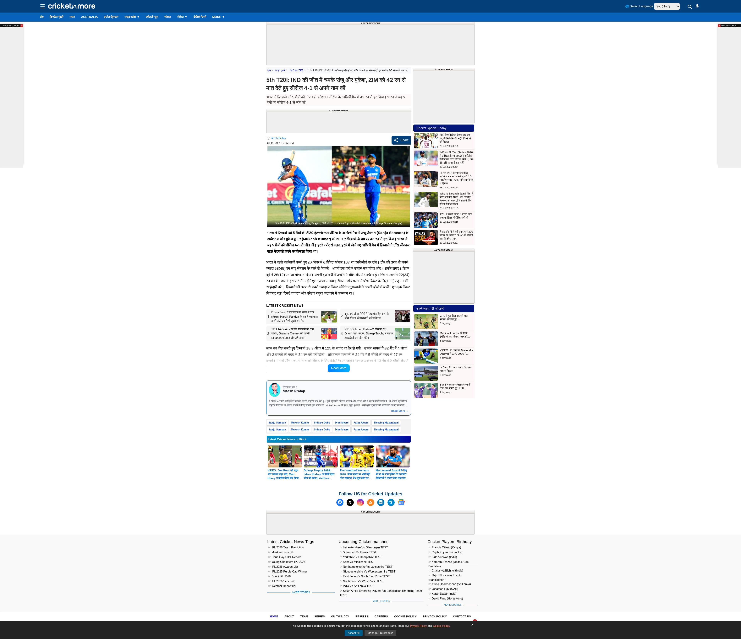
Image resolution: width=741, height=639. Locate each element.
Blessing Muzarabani (386, 422)
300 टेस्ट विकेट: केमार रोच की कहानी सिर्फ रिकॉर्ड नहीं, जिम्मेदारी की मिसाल (455, 138)
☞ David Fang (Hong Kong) (445, 598)
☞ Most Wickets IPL (281, 552)
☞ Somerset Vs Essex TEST (358, 552)
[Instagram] (360, 502)
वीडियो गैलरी (200, 17)
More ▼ (218, 17)
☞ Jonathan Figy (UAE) (443, 589)
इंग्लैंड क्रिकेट (111, 17)
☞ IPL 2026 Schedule (281, 581)
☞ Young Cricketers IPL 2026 (286, 562)
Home (274, 616)
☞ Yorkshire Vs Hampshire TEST (361, 557)
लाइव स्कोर (132, 17)
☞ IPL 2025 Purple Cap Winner (287, 571)
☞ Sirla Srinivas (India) (442, 557)
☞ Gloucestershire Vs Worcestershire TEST (367, 571)
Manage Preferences (380, 632)
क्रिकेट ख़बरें (56, 17)
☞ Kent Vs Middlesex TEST (357, 562)
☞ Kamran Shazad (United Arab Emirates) (448, 562)
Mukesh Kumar (300, 422)
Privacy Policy (435, 616)
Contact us (462, 616)
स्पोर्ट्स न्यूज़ (152, 17)
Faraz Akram (361, 422)
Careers (381, 616)
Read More (338, 368)
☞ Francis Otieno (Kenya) (444, 547)
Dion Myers (342, 422)
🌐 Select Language (639, 6)
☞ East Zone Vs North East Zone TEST (365, 576)
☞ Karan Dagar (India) (442, 593)
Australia (89, 17)
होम (42, 17)
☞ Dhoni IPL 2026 (279, 576)
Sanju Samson (277, 422)
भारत (72, 17)
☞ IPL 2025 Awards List (283, 566)
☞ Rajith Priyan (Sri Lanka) (445, 552)
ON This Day (340, 616)
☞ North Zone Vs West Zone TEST (362, 581)
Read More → (400, 410)
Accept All (354, 632)
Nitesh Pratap (278, 138)
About (289, 616)
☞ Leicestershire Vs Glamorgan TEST (364, 547)
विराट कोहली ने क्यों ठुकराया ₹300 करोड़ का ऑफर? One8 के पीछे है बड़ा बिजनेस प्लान (456, 235)
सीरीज (182, 17)
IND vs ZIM (296, 70)
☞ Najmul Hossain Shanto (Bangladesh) (444, 576)
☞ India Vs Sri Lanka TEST (357, 586)
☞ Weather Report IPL (282, 586)
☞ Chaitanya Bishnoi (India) (445, 570)
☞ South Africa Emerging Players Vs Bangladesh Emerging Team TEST (381, 591)
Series (319, 616)
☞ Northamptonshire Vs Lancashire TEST (366, 566)
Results (361, 616)
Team (304, 616)
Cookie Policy (405, 616)
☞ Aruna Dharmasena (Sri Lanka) (449, 584)
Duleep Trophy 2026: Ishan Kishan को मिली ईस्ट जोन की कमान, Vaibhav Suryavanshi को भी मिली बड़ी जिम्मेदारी (320, 478)
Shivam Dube (322, 422)
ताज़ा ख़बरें (280, 70)
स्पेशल (167, 17)
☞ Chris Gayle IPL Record (284, 557)
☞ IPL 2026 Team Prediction (286, 547)
